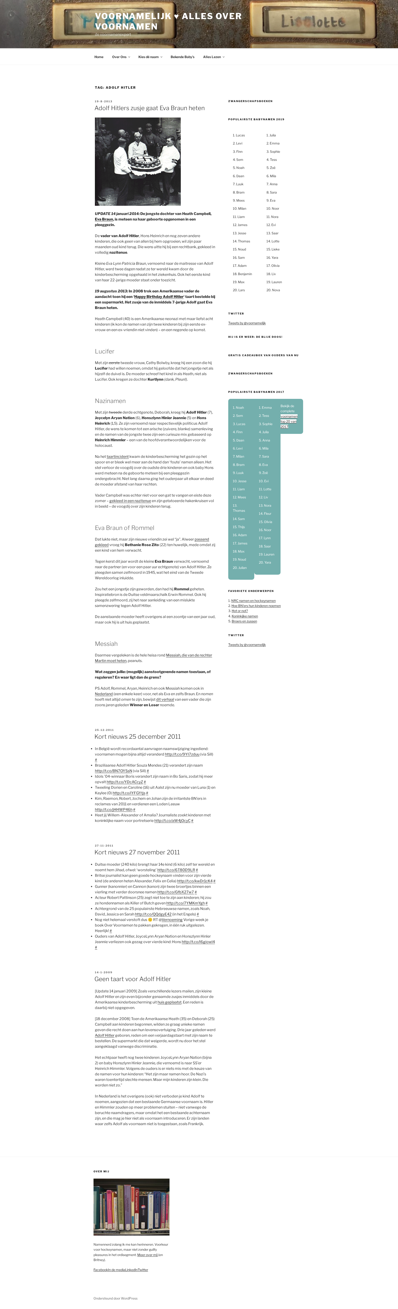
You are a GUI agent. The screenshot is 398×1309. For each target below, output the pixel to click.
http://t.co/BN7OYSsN (113, 771)
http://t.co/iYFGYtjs (129, 793)
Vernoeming (172, 920)
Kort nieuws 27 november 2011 (137, 852)
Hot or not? (240, 611)
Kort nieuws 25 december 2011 (137, 736)
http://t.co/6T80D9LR (176, 870)
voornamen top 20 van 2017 (289, 421)
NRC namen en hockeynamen (253, 601)
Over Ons (119, 57)
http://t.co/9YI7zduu (182, 754)
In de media (116, 1270)
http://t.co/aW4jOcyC (172, 820)
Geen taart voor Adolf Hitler (132, 978)
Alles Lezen (212, 57)
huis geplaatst (169, 1002)
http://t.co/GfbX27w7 (175, 892)
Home (98, 57)
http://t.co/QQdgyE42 (153, 914)
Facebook (101, 1270)
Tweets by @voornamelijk (247, 323)
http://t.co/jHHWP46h (113, 809)
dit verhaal (165, 699)
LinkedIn (131, 1270)
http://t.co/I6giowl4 (198, 942)
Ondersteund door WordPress (116, 1298)
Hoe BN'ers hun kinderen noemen (256, 606)
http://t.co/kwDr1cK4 (195, 881)
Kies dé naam (148, 57)
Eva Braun (104, 219)
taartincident (118, 456)
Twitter (143, 1270)
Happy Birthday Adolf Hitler (159, 296)
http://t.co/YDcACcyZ (125, 782)
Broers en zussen (244, 621)
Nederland (104, 694)
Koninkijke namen (245, 616)
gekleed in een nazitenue (130, 501)
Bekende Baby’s (182, 57)
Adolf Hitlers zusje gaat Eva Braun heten (149, 108)
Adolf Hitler (104, 1035)
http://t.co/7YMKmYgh (185, 903)
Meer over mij (147, 1255)
